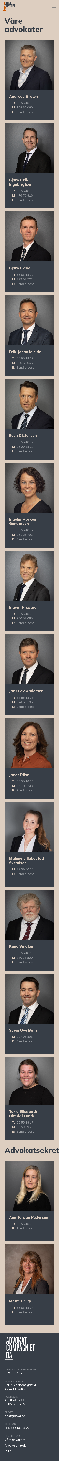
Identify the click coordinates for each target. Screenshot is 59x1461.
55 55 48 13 (25, 781)
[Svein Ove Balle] (29, 999)
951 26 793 (25, 535)
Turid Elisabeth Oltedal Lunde (23, 1113)
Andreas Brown (23, 96)
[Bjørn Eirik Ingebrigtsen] (29, 148)
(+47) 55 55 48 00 (17, 1427)
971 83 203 (25, 786)
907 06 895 (25, 1037)
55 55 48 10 (25, 275)
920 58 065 (25, 618)
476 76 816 (25, 195)
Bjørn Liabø (20, 268)
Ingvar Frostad (23, 607)
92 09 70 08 (25, 869)
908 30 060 (25, 107)
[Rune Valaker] (29, 915)
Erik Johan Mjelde (25, 351)
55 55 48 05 (25, 614)
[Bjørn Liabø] (29, 236)
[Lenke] (9, 6)
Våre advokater (15, 1440)
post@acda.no (15, 1416)
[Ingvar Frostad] (29, 576)
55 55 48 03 (25, 1224)
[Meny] (54, 6)
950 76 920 (25, 957)
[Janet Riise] (29, 743)
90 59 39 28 (25, 1127)
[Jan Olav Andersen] (29, 659)
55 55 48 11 (25, 953)
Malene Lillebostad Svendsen (26, 860)
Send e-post (25, 112)
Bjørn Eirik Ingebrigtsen (20, 182)
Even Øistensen (23, 435)
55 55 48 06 (25, 697)
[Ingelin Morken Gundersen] (29, 488)
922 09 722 (25, 279)
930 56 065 (25, 363)
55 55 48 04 (25, 1307)
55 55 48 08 (25, 191)
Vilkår (9, 1451)
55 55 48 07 (25, 530)
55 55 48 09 (25, 358)
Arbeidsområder (16, 1445)
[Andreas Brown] (29, 65)
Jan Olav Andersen (26, 691)
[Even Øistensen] (29, 404)
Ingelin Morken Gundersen (22, 521)
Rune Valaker (21, 946)
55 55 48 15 (25, 103)
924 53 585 (25, 702)
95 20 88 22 (25, 447)
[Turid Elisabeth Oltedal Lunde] (29, 1081)
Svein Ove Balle (23, 1030)
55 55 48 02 (25, 442)
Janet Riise (19, 774)
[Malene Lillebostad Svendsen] (29, 827)
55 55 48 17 (25, 1122)
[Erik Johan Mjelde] (29, 320)
